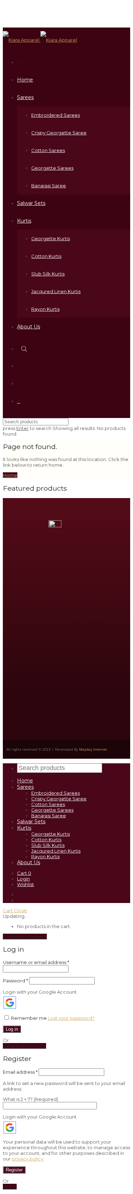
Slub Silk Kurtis (48, 274)
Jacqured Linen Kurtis (56, 291)
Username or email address (36, 962)
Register (14, 1169)
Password (15, 980)
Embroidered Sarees (55, 115)
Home (25, 80)
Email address (20, 1072)
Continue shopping (25, 936)
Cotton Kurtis (46, 256)
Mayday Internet (93, 749)
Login (23, 878)
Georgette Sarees (52, 168)
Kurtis (24, 221)
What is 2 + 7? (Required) (30, 1099)
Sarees (25, 97)
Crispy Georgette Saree (59, 132)
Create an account (24, 1046)
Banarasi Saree (48, 185)
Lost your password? (71, 1018)
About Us (28, 326)
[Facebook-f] (43, 694)
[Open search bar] (24, 348)
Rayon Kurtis (45, 309)
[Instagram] (22, 694)
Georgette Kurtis (50, 238)
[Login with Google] (10, 1002)
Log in (12, 1029)
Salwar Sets (31, 203)
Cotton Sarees (48, 150)
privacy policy (27, 1159)
